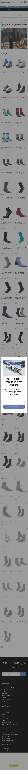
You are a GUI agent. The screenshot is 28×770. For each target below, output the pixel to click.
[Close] (25, 359)
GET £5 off (14, 406)
